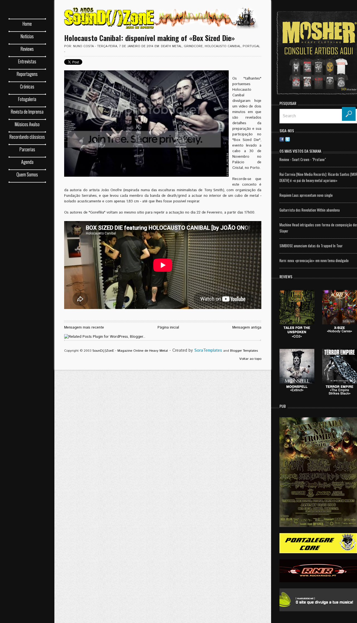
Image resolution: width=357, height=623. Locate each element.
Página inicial (168, 327)
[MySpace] (334, 139)
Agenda (27, 162)
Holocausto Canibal (223, 46)
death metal (171, 46)
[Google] (352, 139)
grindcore (193, 46)
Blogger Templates (244, 350)
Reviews (27, 48)
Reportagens (27, 74)
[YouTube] (346, 139)
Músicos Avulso (27, 124)
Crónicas (27, 86)
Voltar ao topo (250, 358)
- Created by (195, 350)
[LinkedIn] (305, 139)
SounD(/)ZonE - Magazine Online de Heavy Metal (130, 350)
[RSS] (293, 139)
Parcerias (27, 149)
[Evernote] (322, 139)
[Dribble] (299, 139)
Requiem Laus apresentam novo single (306, 195)
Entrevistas (27, 61)
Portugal (251, 46)
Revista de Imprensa (27, 111)
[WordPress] (340, 139)
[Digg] (317, 139)
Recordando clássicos (27, 136)
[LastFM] (328, 139)
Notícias (27, 36)
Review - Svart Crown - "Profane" (302, 159)
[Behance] (311, 139)
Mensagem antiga (246, 327)
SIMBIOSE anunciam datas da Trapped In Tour (311, 245)
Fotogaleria (27, 99)
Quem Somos (27, 174)
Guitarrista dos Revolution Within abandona (309, 210)
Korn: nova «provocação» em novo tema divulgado (314, 260)
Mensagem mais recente (84, 327)
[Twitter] (287, 139)
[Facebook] (281, 139)
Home (27, 23)
